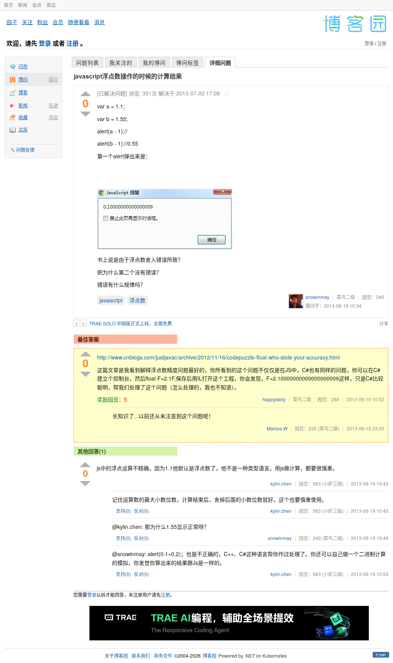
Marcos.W (277, 428)
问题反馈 (25, 149)
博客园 (209, 655)
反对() (141, 510)
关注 (27, 22)
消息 (99, 22)
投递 (53, 105)
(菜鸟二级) (328, 428)
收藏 (23, 117)
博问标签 (187, 62)
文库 (23, 129)
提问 (53, 79)
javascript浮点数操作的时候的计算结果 (128, 76)
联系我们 (141, 655)
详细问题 (220, 62)
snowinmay (317, 297)
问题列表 (87, 62)
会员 (36, 5)
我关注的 (120, 62)
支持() (123, 510)
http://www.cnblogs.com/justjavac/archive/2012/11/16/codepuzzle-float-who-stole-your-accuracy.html (218, 357)
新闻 (22, 5)
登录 (45, 43)
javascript (110, 300)
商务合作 (163, 655)
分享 (383, 323)
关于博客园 (116, 655)
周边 (51, 5)
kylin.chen (281, 483)
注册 (72, 43)
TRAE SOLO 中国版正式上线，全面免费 (130, 323)
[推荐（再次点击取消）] (85, 94)
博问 (23, 79)
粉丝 (42, 22)
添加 (53, 117)
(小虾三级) (332, 483)
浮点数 (137, 300)
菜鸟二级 (346, 297)
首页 (8, 5)
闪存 (23, 66)
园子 (12, 22)
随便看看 (78, 22)
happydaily (274, 399)
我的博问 (154, 62)
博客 (23, 92)
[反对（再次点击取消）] (85, 114)
